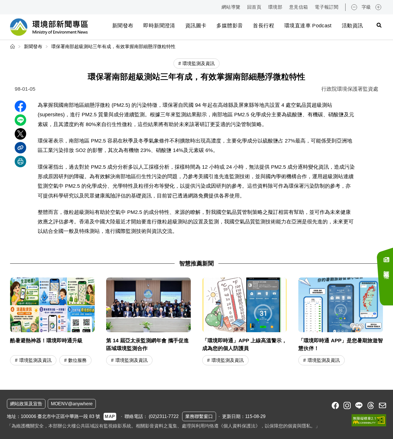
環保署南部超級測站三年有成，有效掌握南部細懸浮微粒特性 (113, 46)
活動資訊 (352, 25)
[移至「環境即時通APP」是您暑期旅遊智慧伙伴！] (340, 322)
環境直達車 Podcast (308, 25)
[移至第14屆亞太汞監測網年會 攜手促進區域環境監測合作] (148, 322)
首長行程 (263, 25)
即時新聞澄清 (159, 25)
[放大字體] (378, 7)
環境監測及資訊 (35, 360)
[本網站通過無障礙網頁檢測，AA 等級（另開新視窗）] (369, 420)
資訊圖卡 (195, 25)
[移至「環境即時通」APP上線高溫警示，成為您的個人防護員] (244, 322)
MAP (110, 416)
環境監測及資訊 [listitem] (198, 63)
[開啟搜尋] (379, 25)
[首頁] (13, 46)
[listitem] (335, 405)
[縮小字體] (354, 7)
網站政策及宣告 (26, 403)
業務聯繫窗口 (199, 416)
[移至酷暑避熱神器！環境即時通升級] (52, 322)
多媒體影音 (229, 25)
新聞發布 (122, 25)
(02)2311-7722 (164, 416)
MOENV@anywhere (72, 403)
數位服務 (77, 360)
